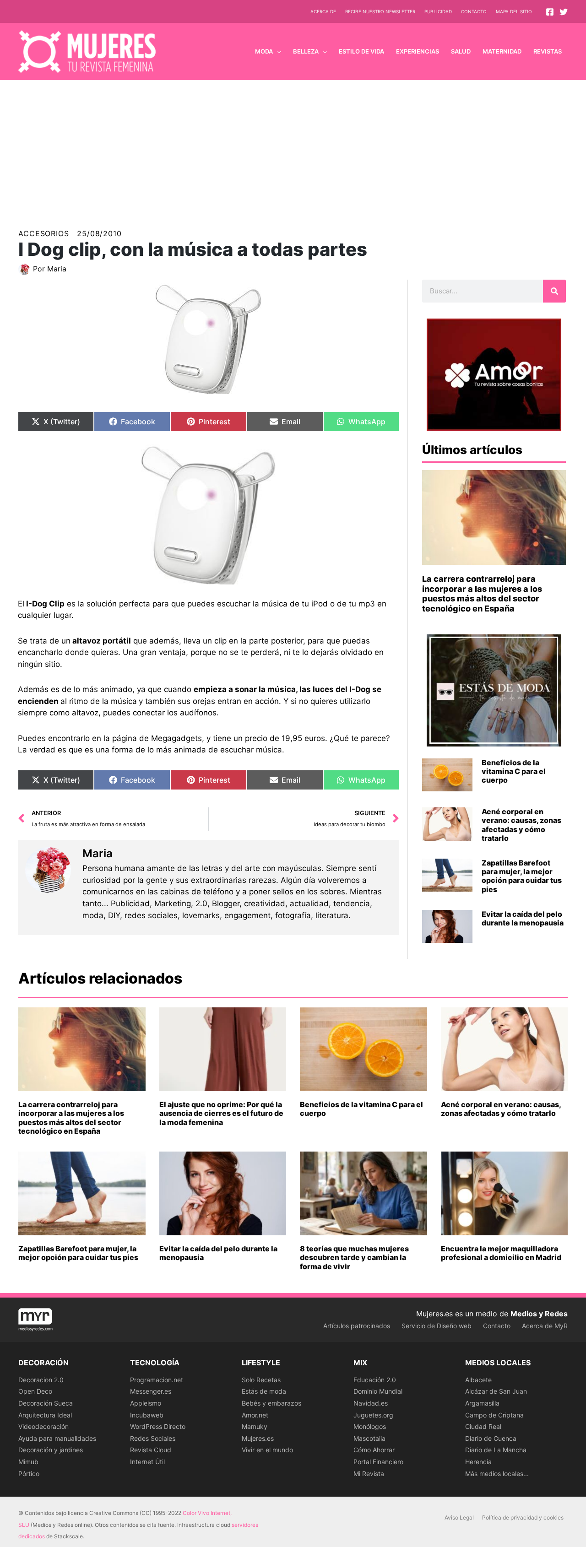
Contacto (474, 11)
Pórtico (28, 1473)
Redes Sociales (152, 1438)
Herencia (478, 1462)
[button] (277, 51)
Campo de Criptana (494, 1415)
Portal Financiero (378, 1462)
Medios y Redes (539, 1313)
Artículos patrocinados (356, 1326)
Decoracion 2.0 (41, 1380)
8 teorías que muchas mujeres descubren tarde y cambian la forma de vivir (354, 1257)
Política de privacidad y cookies (523, 1517)
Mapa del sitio (514, 11)
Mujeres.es (258, 1438)
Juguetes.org (373, 1415)
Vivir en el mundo (267, 1450)
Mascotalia (369, 1438)
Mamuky (254, 1426)
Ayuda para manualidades (57, 1438)
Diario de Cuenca (490, 1438)
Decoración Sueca (45, 1403)
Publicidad (438, 11)
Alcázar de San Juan (496, 1391)
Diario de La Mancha (495, 1450)
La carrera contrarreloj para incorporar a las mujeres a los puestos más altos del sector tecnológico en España (482, 593)
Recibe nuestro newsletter (380, 11)
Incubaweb (146, 1415)
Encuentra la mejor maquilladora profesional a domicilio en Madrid (501, 1253)
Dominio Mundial (377, 1391)
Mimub (28, 1462)
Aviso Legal (459, 1517)
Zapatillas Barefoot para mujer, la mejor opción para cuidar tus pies (522, 876)
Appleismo (145, 1403)
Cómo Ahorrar (374, 1450)
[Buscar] (554, 291)
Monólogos (369, 1426)
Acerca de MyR (545, 1326)
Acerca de (323, 11)
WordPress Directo (157, 1426)
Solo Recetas (261, 1380)
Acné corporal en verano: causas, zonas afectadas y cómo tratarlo (521, 825)
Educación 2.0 (374, 1380)
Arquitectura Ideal (45, 1415)
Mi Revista (368, 1473)
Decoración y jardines (50, 1450)
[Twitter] (563, 12)
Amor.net (255, 1415)
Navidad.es (370, 1403)
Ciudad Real (483, 1426)
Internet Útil (147, 1462)
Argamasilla (482, 1403)
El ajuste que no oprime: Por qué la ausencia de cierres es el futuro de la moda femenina (221, 1113)
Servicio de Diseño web (437, 1326)
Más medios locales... (497, 1473)
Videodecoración (43, 1426)
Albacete (478, 1380)
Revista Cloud (150, 1450)
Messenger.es (150, 1391)
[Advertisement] (293, 149)
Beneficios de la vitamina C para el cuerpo (514, 771)
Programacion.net (156, 1380)
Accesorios (43, 233)
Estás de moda (264, 1391)
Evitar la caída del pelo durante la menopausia (523, 918)
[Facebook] (550, 12)
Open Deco (35, 1391)
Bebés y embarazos (271, 1403)
